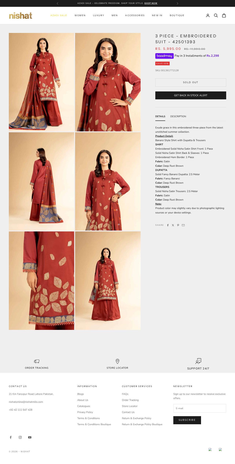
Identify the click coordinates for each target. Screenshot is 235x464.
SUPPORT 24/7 (198, 368)
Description (178, 116)
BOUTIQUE (177, 15)
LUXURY (98, 15)
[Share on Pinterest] (178, 225)
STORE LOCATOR (118, 368)
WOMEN (80, 15)
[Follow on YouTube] (30, 437)
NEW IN (157, 15)
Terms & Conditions (88, 418)
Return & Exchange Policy (136, 418)
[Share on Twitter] (172, 225)
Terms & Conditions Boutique (94, 424)
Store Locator (130, 406)
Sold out (190, 82)
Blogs (80, 394)
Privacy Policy (85, 412)
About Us (82, 400)
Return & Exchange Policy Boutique (142, 424)
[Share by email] (183, 225)
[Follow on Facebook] (10, 437)
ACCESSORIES (135, 15)
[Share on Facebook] (167, 225)
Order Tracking (37, 368)
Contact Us (128, 412)
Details (160, 116)
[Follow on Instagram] (20, 437)
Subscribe (187, 420)
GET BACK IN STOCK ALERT (190, 95)
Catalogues (83, 406)
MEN (115, 15)
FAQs (125, 394)
